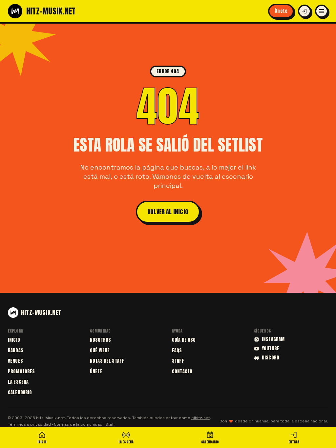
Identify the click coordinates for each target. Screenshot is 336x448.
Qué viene (100, 350)
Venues (15, 360)
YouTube (270, 348)
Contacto (182, 371)
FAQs (177, 350)
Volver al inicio (168, 211)
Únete (281, 11)
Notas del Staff (107, 360)
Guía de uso (184, 339)
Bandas (15, 350)
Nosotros (100, 339)
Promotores (21, 371)
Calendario (20, 392)
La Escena (18, 381)
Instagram (273, 339)
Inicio (14, 339)
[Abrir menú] (321, 11)
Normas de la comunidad (78, 424)
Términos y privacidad (29, 424)
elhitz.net (200, 417)
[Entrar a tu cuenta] (304, 11)
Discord (270, 358)
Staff (178, 360)
